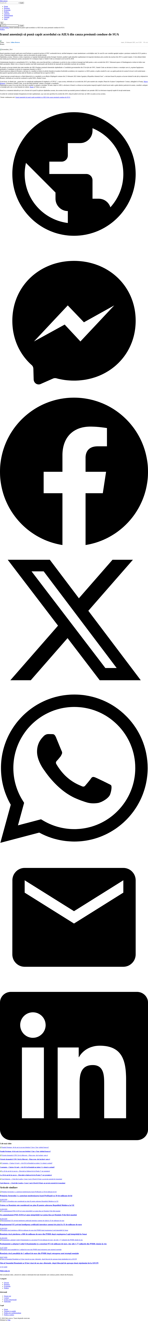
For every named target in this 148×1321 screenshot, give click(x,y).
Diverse (6, 1282)
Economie (7, 10)
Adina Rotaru (15, 42)
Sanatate (6, 17)
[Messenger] (74, 396)
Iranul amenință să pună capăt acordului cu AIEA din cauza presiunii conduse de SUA (43, 97)
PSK (8, 1320)
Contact (6, 1298)
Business (7, 8)
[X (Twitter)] (74, 693)
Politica (6, 12)
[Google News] (74, 247)
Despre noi (7, 1296)
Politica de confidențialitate (12, 1313)
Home (6, 6)
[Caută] (2, 23)
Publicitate (7, 1301)
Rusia (31, 87)
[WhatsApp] (74, 842)
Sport (5, 19)
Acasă (2, 27)
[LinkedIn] (74, 1139)
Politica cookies (9, 1315)
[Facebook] (74, 545)
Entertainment (8, 15)
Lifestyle (7, 14)
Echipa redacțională (10, 1300)
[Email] (74, 991)
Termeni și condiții (10, 1311)
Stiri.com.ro (5, 1271)
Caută (21, 3)
